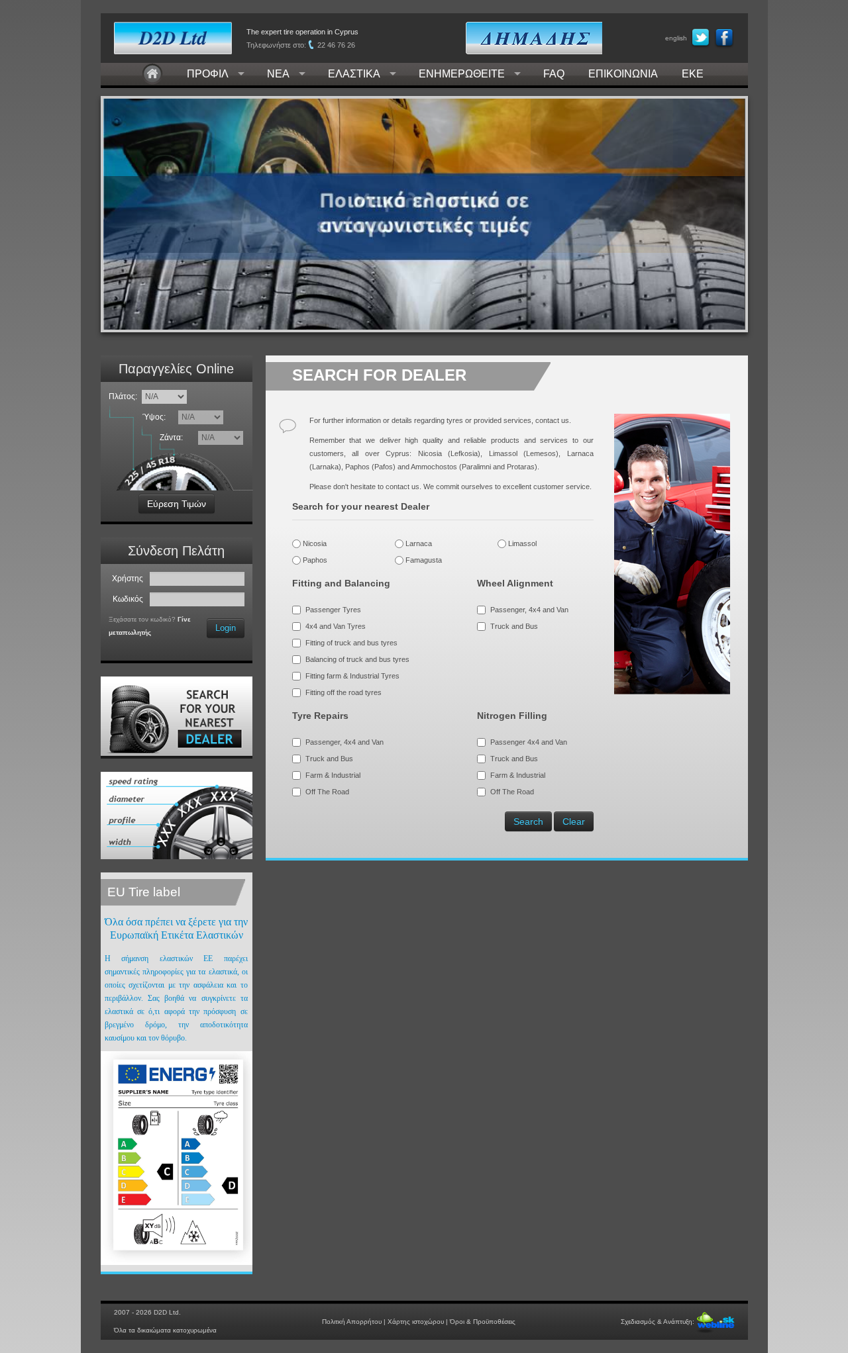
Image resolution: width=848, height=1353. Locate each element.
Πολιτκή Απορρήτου (352, 1321)
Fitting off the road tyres (343, 692)
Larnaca (417, 543)
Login (225, 628)
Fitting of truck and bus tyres (351, 643)
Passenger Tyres (333, 610)
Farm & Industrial (332, 775)
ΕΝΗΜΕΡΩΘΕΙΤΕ (462, 73)
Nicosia (314, 543)
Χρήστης (129, 578)
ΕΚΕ (693, 73)
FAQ (553, 73)
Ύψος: (156, 417)
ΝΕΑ (278, 73)
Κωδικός (130, 599)
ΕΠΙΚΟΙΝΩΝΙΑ (623, 73)
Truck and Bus (514, 626)
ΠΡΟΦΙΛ (208, 73)
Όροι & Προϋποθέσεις (482, 1321)
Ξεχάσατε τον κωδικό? (142, 619)
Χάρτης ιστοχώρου (416, 1321)
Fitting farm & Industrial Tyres (352, 676)
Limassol (521, 543)
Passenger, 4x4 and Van (529, 610)
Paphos (314, 560)
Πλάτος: (123, 396)
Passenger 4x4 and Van (528, 742)
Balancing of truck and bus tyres (357, 659)
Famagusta (422, 560)
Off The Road (327, 792)
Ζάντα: (173, 437)
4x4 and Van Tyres (335, 626)
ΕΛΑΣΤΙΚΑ (354, 73)
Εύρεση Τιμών (176, 503)
